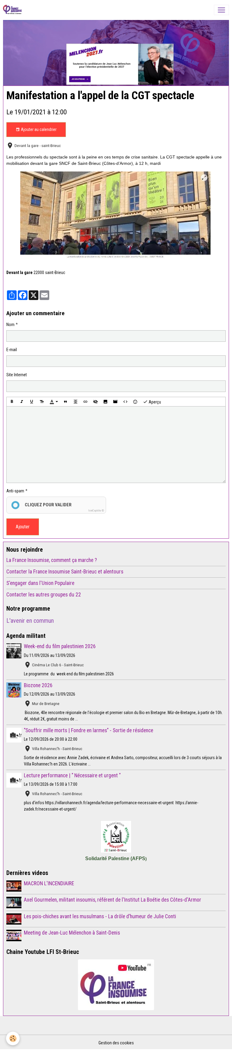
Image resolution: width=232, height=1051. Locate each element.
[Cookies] (13, 1038)
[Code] (125, 401)
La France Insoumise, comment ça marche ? (51, 560)
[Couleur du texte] (54, 401)
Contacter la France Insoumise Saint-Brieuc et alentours (64, 572)
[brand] (13, 10)
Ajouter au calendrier (38, 129)
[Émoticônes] (135, 401)
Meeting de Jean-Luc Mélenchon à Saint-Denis (72, 933)
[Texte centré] (75, 401)
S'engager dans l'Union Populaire (40, 583)
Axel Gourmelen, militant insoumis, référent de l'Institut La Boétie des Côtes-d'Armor (112, 900)
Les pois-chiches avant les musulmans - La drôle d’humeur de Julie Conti (100, 916)
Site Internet (16, 374)
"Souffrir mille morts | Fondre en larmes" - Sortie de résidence (88, 730)
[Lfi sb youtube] (116, 984)
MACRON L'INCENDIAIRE (49, 883)
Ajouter (23, 527)
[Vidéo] (115, 401)
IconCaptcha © (96, 510)
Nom (10, 324)
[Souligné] (32, 401)
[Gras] (12, 401)
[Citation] (65, 401)
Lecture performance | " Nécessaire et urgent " (72, 775)
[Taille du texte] (42, 401)
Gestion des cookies (116, 1042)
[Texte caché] (95, 401)
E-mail (11, 349)
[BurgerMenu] (221, 10)
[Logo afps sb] (116, 837)
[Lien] (85, 401)
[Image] (105, 401)
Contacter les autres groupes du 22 (43, 595)
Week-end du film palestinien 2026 (60, 646)
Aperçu (154, 402)
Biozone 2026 (38, 685)
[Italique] (22, 401)
